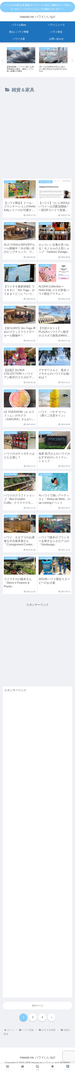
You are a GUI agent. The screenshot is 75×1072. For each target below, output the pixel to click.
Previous (2, 60)
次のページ (37, 1005)
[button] (68, 643)
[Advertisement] (37, 137)
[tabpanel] (21, 60)
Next (72, 60)
